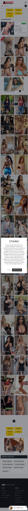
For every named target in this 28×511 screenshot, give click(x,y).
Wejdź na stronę (17, 269)
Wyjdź (9, 269)
